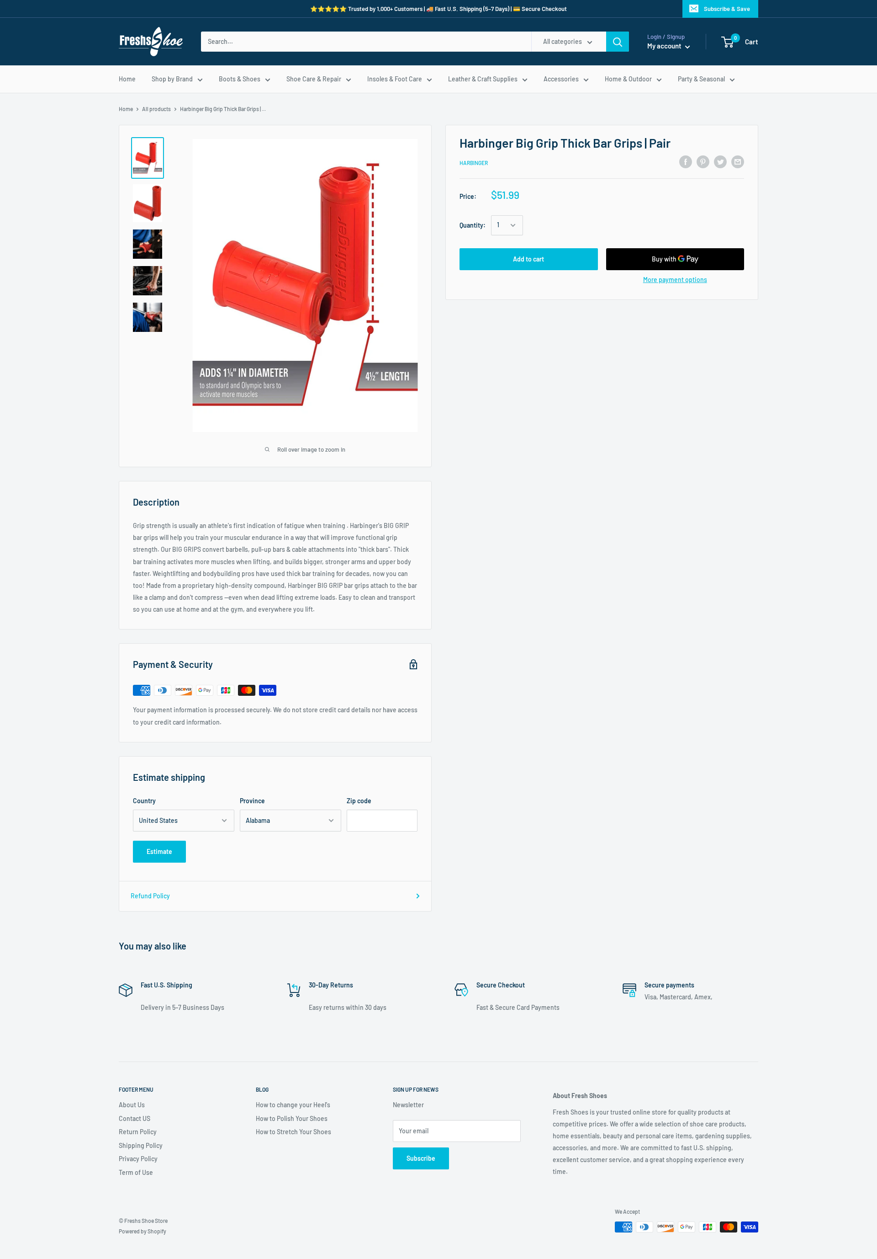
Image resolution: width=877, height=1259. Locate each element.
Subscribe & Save (727, 8)
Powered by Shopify (142, 1231)
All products (156, 109)
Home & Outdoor (628, 79)
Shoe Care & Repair (313, 79)
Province (252, 801)
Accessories (561, 79)
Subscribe (421, 1158)
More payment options (675, 279)
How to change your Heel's (293, 1105)
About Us (132, 1105)
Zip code (359, 801)
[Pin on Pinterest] (703, 161)
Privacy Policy (138, 1159)
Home (127, 79)
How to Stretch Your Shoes (293, 1132)
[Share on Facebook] (685, 161)
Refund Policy (150, 896)
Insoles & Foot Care (394, 79)
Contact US (134, 1118)
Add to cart (528, 259)
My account (665, 46)
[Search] (617, 42)
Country (144, 801)
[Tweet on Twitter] (720, 161)
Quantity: (473, 225)
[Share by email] (737, 161)
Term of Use (136, 1172)
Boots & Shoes (239, 79)
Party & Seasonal (701, 79)
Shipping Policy (141, 1145)
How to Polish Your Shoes (292, 1118)
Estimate (159, 851)
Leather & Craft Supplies (483, 79)
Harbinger (474, 163)
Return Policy (138, 1132)
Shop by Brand (172, 79)
